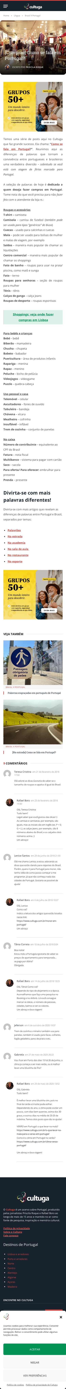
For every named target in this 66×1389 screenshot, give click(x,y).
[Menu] (5, 6)
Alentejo (12, 1272)
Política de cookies (15, 1384)
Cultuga (10, 1209)
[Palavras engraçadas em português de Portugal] (33, 662)
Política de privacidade (16, 1228)
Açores (11, 1281)
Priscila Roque (34, 67)
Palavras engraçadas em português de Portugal (34, 692)
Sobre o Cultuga (12, 1231)
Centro (11, 1268)
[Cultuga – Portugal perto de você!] (33, 6)
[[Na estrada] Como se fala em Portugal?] (33, 722)
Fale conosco (10, 1235)
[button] (61, 1317)
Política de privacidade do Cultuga (42, 1384)
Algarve (12, 1277)
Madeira (12, 1286)
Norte (11, 1263)
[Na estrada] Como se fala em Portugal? (34, 752)
